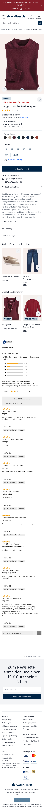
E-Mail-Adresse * (10, 690)
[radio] (5, 137)
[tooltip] (8, 342)
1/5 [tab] (22, 89)
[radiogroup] (22, 135)
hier (36, 386)
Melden (21, 430)
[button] (39, 633)
